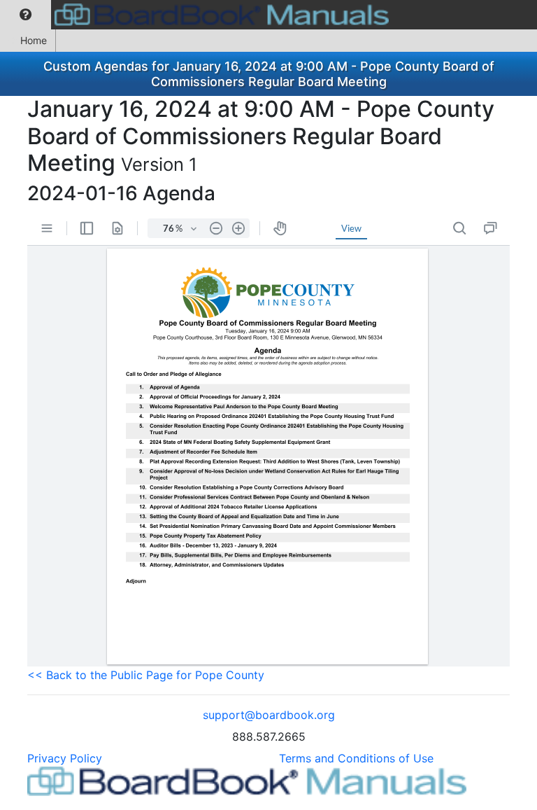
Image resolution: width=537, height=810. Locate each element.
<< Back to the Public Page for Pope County (145, 675)
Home (33, 40)
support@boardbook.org (269, 715)
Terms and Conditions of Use (356, 758)
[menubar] (198, 14)
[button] (25, 15)
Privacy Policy (64, 758)
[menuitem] (25, 14)
